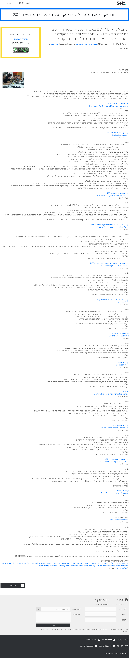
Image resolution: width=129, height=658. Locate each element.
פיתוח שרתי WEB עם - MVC (118, 103)
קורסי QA (15, 563)
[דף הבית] (121, 4)
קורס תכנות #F (123, 362)
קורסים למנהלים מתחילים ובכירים (116, 563)
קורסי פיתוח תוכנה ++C (61, 563)
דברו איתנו (11, 3)
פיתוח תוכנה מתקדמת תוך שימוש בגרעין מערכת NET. (109, 263)
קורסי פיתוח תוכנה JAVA (43, 563)
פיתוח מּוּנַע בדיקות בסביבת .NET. (116, 459)
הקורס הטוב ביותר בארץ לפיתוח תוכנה (87, 44)
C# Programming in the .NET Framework (112, 195)
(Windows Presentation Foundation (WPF (112, 227)
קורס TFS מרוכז (122, 490)
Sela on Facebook (87, 646)
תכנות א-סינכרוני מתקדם (119, 333)
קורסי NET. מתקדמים (57, 565)
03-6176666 (24, 3)
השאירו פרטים (55, 44)
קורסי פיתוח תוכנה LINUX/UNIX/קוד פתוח (104, 565)
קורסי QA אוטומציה (97, 563)
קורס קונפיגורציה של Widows (117, 132)
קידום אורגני (124, 653)
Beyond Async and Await (118, 336)
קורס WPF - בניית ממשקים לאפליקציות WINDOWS (109, 224)
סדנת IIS (125, 391)
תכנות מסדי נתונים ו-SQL (80, 563)
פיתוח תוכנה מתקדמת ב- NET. (117, 193)
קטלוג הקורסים (122, 568)
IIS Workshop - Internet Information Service (111, 394)
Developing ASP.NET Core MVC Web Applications (108, 106)
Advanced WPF (122, 302)
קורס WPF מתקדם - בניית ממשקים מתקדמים (112, 299)
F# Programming (121, 365)
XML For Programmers (119, 519)
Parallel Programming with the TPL (114, 428)
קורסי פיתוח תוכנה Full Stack (77, 565)
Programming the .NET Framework (114, 265)
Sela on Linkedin (105, 646)
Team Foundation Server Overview (114, 493)
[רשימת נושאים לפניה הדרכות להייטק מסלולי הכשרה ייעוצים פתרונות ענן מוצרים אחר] (53, 609)
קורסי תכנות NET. (42, 565)
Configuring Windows (120, 135)
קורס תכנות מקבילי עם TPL (118, 425)
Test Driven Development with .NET (114, 461)
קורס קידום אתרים (111, 653)
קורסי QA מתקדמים (26, 563)
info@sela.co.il (91, 639)
